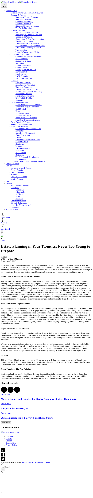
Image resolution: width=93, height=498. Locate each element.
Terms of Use (11, 443)
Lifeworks (15, 207)
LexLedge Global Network (21, 205)
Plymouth (19, 199)
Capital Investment (23, 135)
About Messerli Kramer (20, 185)
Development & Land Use (26, 70)
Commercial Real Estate (20, 54)
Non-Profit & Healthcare (25, 98)
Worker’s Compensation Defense (28, 52)
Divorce (19, 111)
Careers (9, 166)
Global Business (22, 142)
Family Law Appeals (23, 115)
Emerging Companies (24, 87)
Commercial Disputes (24, 37)
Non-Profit (20, 150)
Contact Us (15, 188)
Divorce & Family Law (20, 102)
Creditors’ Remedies (23, 24)
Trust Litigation (21, 50)
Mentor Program (17, 179)
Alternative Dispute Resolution (27, 107)
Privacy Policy (11, 445)
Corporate (14, 81)
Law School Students (19, 177)
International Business (24, 94)
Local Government (23, 148)
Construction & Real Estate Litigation (30, 39)
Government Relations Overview (28, 129)
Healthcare (20, 144)
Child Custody (21, 109)
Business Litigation (18, 30)
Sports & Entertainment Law (22, 124)
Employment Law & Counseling (28, 89)
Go (3, 469)
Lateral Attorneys (17, 172)
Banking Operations (23, 19)
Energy (18, 137)
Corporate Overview (23, 83)
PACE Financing (22, 76)
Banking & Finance (18, 15)
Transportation (21, 159)
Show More (6, 423)
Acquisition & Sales (23, 61)
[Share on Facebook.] (4, 392)
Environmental (21, 72)
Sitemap (9, 441)
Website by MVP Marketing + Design (35, 462)
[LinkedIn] (46, 450)
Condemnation (21, 67)
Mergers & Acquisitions (25, 96)
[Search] (2, 231)
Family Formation (22, 113)
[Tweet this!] (11, 392)
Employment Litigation (24, 41)
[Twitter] (46, 459)
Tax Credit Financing (24, 28)
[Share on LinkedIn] (17, 392)
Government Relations (19, 126)
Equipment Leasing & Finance (27, 26)
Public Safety (21, 153)
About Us (9, 183)
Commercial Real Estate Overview (29, 56)
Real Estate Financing (24, 78)
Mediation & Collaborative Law (28, 120)
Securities (19, 100)
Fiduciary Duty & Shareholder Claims (30, 46)
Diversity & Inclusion (19, 203)
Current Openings (17, 170)
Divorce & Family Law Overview (29, 105)
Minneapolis (20, 192)
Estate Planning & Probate (21, 122)
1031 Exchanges (22, 59)
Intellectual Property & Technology (29, 91)
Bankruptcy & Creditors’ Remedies (29, 35)
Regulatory (20, 155)
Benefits (14, 174)
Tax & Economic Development (27, 157)
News (8, 181)
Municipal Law (21, 74)
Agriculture (20, 63)
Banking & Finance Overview (27, 17)
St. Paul (18, 196)
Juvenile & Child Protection (26, 118)
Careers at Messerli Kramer (21, 168)
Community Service (18, 201)
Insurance (19, 146)
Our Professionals (12, 164)
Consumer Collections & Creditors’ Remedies (28, 161)
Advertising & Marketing (25, 85)
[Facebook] (46, 455)
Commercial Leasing (23, 65)
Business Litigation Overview (27, 32)
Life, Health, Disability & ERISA (28, 48)
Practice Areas (11, 11)
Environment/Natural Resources (28, 140)
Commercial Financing (24, 22)
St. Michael (20, 194)
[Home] (19, 2)
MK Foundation (12, 209)
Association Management (25, 133)
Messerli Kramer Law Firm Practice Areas (27, 13)
